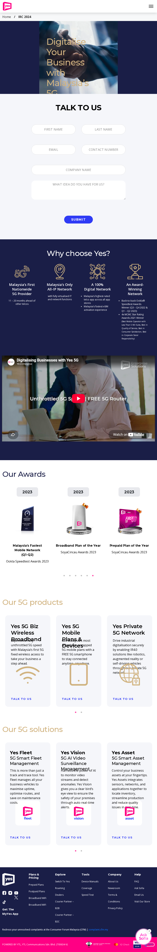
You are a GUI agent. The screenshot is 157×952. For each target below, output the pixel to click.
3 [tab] (81, 576)
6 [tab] (64, 576)
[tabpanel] (78, 57)
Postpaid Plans (37, 891)
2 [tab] (87, 576)
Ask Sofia (139, 888)
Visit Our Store (142, 901)
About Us (113, 881)
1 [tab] (93, 576)
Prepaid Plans (36, 884)
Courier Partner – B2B (64, 905)
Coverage (87, 888)
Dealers (59, 894)
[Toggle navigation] (152, 6)
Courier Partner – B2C (64, 918)
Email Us (139, 894)
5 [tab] (70, 576)
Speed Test (88, 894)
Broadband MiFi (37, 904)
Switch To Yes (62, 881)
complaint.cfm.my (98, 929)
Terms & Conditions (114, 898)
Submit (78, 219)
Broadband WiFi (37, 898)
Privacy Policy (115, 908)
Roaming (60, 888)
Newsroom (114, 888)
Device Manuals (90, 881)
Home (6, 17)
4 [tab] (76, 576)
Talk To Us (21, 699)
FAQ (136, 881)
